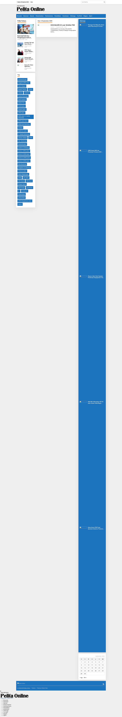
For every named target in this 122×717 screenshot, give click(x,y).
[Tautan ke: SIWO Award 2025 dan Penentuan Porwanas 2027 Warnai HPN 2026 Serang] (83, 212)
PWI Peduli (21, 181)
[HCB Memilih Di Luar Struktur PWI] (54, 32)
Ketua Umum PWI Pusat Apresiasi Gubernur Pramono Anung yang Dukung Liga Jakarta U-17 (95, 528)
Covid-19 (27, 93)
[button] (104, 2)
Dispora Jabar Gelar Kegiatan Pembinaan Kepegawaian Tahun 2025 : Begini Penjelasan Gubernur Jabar (96, 276)
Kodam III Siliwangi (23, 147)
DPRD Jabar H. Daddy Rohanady (24, 116)
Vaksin (20, 204)
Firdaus (20, 127)
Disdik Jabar (21, 106)
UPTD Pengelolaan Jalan (24, 201)
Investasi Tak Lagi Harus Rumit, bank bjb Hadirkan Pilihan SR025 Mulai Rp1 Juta (29, 43)
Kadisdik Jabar (22, 144)
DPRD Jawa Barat (23, 121)
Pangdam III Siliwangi (24, 167)
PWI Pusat (29, 181)
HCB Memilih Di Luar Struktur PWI (63, 25)
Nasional (52, 27)
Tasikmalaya (21, 194)
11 (92, 665)
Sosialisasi (29, 187)
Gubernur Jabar (22, 131)
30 (85, 673)
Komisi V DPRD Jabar (24, 161)
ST (19, 191)
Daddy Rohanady (23, 96)
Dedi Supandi (22, 99)
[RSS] (103, 684)
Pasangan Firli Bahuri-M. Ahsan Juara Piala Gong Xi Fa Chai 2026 (96, 25)
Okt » (85, 677)
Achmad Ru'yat (22, 79)
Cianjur (20, 93)
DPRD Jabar (21, 113)
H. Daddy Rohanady (23, 134)
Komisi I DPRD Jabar (23, 151)
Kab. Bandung (22, 141)
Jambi (30, 137)
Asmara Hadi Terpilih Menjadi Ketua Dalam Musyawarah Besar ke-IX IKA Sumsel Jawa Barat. (28, 58)
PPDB (19, 177)
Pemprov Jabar (22, 171)
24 (88, 671)
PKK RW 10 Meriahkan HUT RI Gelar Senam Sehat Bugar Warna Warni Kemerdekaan (95, 402)
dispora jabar (22, 109)
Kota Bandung (22, 164)
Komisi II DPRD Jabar (24, 154)
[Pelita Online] (30, 9)
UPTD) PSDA (21, 197)
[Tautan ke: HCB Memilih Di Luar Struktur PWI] (43, 30)
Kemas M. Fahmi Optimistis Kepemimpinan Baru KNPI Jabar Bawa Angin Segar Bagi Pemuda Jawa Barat (28, 65)
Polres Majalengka (23, 174)
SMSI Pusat (21, 187)
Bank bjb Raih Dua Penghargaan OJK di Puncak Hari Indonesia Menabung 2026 (24, 37)
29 (81, 673)
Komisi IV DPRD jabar (24, 157)
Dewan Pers (21, 102)
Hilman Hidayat (22, 137)
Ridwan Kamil (22, 184)
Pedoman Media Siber (42, 688)
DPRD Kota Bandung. (24, 124)
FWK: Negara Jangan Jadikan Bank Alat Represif (28, 50)
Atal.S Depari (21, 86)
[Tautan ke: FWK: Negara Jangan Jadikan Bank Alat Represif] (20, 52)
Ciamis (30, 89)
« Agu (81, 677)
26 (95, 671)
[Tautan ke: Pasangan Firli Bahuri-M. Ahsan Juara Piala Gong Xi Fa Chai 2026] (83, 86)
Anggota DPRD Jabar (23, 83)
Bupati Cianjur (22, 89)
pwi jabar (26, 177)
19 (95, 668)
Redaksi (34, 688)
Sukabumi (24, 191)
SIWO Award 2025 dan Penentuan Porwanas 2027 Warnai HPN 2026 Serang (94, 151)
